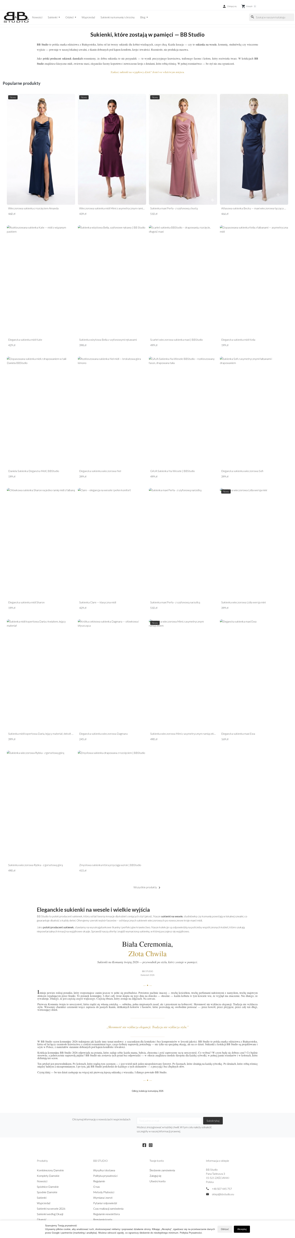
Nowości (37, 17)
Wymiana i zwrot (103, 1197)
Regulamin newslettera (106, 1214)
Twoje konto (157, 1160)
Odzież (69, 17)
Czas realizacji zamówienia (108, 1208)
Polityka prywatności (105, 1175)
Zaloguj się (155, 1175)
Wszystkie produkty (147, 888)
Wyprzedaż (88, 17)
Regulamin (99, 1181)
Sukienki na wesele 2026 (51, 1208)
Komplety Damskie (48, 1175)
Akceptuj (242, 1229)
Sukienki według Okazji (50, 1214)
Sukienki (53, 17)
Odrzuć (225, 1229)
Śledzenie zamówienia (162, 1170)
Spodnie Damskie (47, 1192)
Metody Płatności (103, 1192)
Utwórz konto (158, 1181)
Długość (41, 1219)
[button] (229, 6)
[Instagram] (150, 1145)
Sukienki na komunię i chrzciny (118, 17)
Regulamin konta (102, 1219)
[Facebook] (144, 1145)
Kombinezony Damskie (50, 1170)
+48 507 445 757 (222, 1188)
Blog (143, 17)
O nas (96, 1186)
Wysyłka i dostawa (104, 1170)
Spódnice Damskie (48, 1186)
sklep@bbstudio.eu (223, 1194)
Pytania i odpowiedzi (105, 1203)
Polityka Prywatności (191, 1232)
